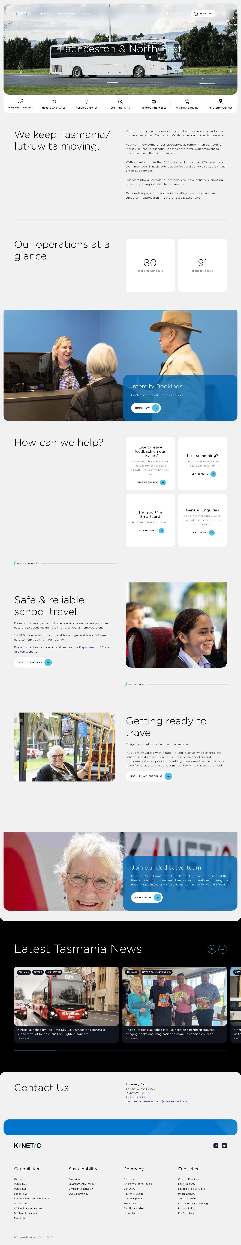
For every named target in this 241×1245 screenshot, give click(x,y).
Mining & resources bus (28, 1208)
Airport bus (21, 1204)
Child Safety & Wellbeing (193, 1204)
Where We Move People (137, 1184)
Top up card (147, 530)
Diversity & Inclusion (81, 1189)
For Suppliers (186, 1213)
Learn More (200, 474)
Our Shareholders (133, 1208)
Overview (20, 1179)
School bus (21, 1194)
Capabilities (45, 14)
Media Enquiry (186, 1194)
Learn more (143, 897)
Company (85, 14)
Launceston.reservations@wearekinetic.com (158, 1101)
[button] (212, 949)
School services (30, 662)
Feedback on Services (191, 1189)
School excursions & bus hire (31, 1199)
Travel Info (176, 14)
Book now (142, 408)
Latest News (131, 1213)
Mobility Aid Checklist (146, 776)
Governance (130, 1204)
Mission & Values (133, 1194)
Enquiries (205, 14)
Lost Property (186, 1184)
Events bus (21, 1218)
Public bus (20, 1184)
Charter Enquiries (188, 1179)
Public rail (20, 1189)
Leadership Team (133, 1199)
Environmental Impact (82, 1184)
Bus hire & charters (25, 1213)
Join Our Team (187, 1199)
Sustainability (66, 14)
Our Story (129, 1189)
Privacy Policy (186, 1208)
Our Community (78, 1194)
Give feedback (147, 482)
